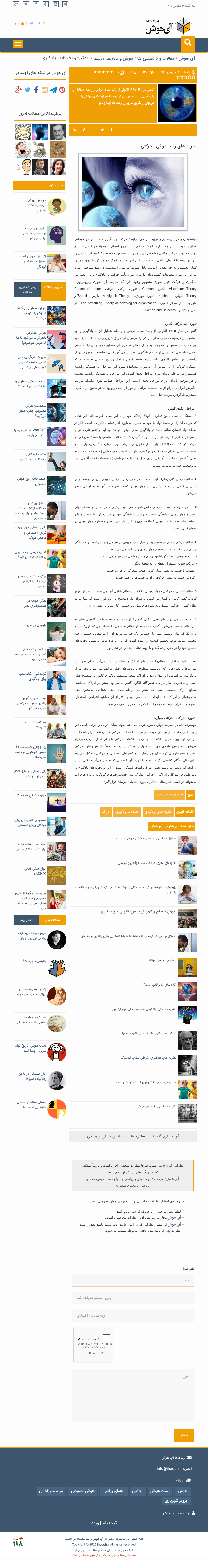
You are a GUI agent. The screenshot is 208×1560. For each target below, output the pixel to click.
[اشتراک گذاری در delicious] (84, 130)
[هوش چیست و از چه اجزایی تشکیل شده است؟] (40, 132)
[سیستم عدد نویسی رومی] (58, 149)
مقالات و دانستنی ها (156, 58)
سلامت (85, 1539)
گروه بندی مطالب (99, 1550)
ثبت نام (34, 23)
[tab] (27, 289)
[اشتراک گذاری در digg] (74, 130)
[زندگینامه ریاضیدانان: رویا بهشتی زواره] (58, 167)
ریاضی (128, 1179)
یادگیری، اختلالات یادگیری (66, 58)
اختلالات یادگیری (127, 812)
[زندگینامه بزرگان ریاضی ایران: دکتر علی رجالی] (58, 132)
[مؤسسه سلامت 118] (18, 1542)
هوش (141, 1179)
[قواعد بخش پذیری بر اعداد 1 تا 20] (23, 132)
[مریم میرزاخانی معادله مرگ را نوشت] (40, 167)
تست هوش (105, 1179)
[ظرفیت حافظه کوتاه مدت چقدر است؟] (40, 149)
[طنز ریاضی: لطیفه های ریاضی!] (23, 149)
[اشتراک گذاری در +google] (93, 130)
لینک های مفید (124, 1550)
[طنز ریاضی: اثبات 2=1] (23, 167)
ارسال (184, 1435)
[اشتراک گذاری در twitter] (102, 130)
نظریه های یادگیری (158, 812)
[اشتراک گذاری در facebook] (111, 130)
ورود (16, 23)
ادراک (106, 812)
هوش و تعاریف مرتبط (113, 58)
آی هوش (187, 58)
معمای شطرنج (126, 1185)
